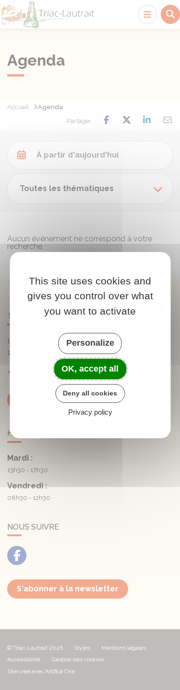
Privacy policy (90, 412)
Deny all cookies (90, 393)
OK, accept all (90, 368)
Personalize (90, 343)
